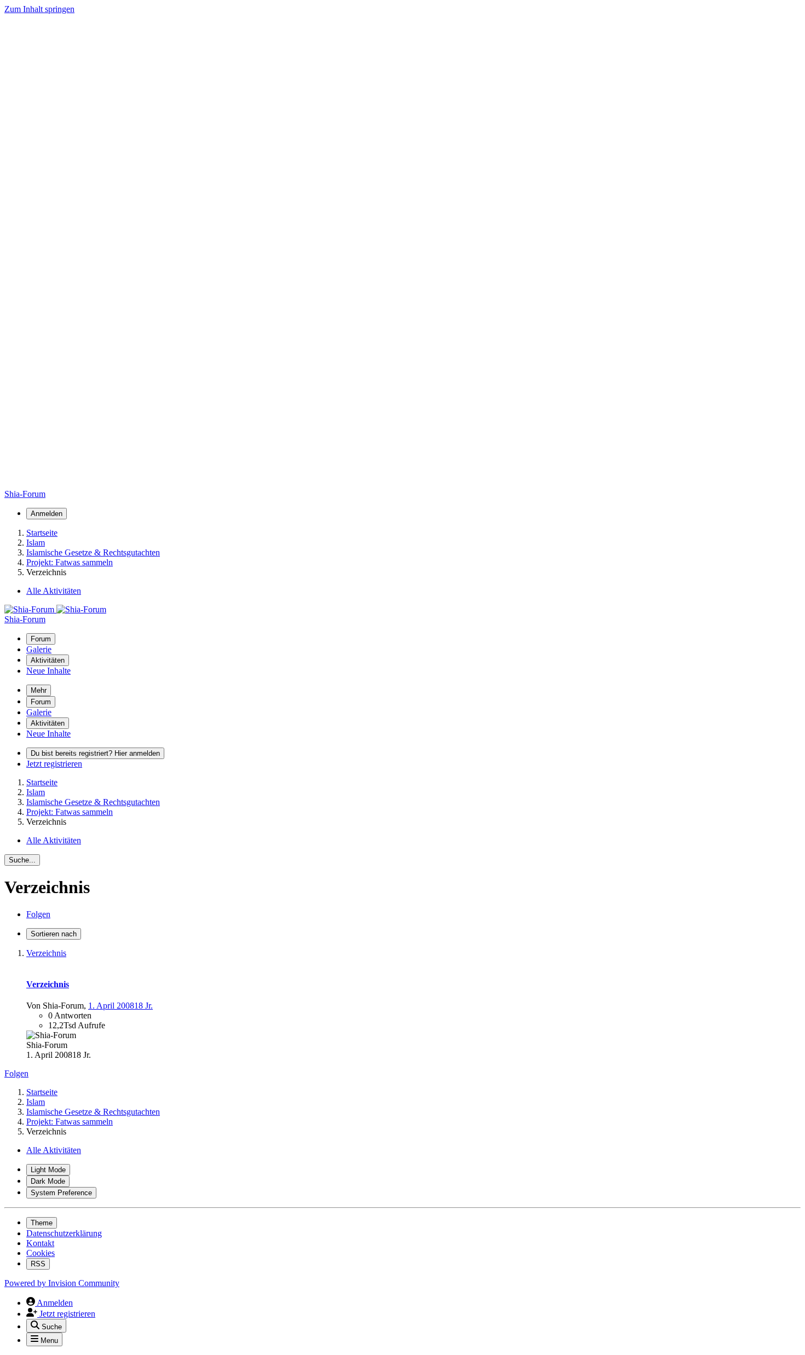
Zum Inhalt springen (39, 9)
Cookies (40, 1253)
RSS (38, 1264)
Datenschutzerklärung (64, 1233)
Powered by (61, 1283)
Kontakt (40, 1243)
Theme (42, 1223)
